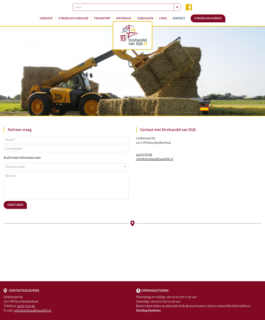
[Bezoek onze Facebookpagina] (189, 7)
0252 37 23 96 (26, 306)
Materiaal (124, 18)
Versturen (15, 205)
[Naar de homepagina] (132, 35)
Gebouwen (145, 18)
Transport (102, 18)
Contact (179, 18)
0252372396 (144, 154)
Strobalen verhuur (73, 18)
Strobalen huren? (208, 18)
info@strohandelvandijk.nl (154, 159)
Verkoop (46, 18)
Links (163, 18)
